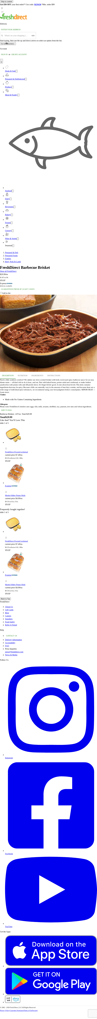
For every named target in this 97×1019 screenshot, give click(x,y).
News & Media (11, 655)
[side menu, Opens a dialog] (2, 11)
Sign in (4, 54)
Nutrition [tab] (22, 376)
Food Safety (10, 622)
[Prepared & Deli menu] (26, 79)
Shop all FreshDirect (8, 271)
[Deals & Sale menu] (17, 71)
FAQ (7, 646)
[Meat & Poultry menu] (18, 95)
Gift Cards (9, 610)
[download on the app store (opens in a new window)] (51, 966)
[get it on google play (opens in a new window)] (51, 994)
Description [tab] (8, 376)
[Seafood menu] (13, 191)
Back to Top (5, 599)
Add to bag (6, 410)
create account (19, 54)
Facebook (9, 854)
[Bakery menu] (12, 214)
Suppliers (9, 619)
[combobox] (17, 35)
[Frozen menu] (12, 222)
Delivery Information (13, 640)
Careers (8, 616)
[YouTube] (51, 923)
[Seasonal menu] (13, 245)
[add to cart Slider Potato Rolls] (6, 489)
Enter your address (11, 30)
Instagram (9, 758)
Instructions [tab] (53, 376)
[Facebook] (51, 851)
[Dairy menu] (11, 199)
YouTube (8, 927)
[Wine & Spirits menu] (18, 238)
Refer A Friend (11, 625)
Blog (7, 613)
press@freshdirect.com (14, 652)
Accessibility (10, 643)
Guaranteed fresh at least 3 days (17, 289)
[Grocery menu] (13, 230)
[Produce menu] (13, 87)
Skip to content (6, 2)
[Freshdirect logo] (14, 19)
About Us (9, 607)
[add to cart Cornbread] (6, 445)
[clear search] (33, 35)
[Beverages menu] (14, 207)
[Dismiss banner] (2, 8)
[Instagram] (51, 755)
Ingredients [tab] (37, 376)
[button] (48, 293)
